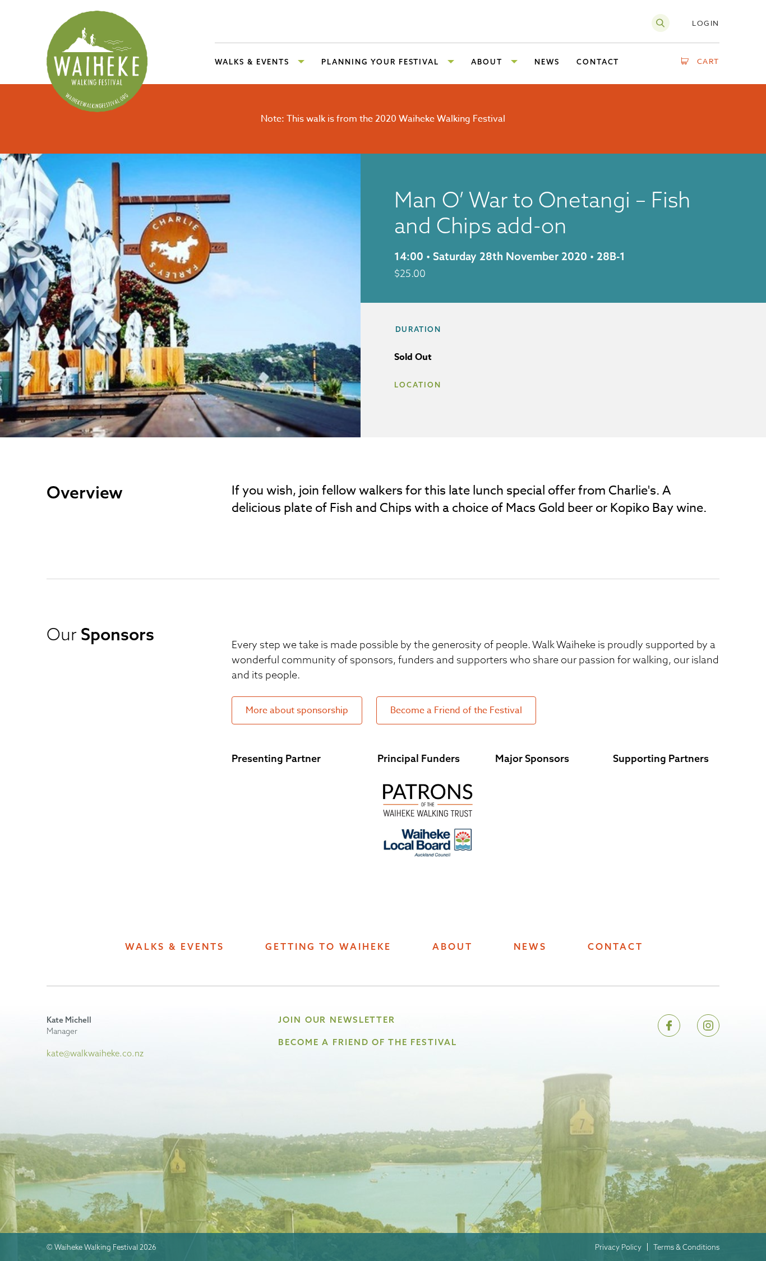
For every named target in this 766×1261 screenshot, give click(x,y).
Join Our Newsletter (336, 1019)
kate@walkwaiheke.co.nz (95, 1053)
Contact (615, 946)
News (530, 946)
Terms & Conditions (686, 1246)
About (452, 946)
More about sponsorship (297, 710)
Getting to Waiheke (328, 946)
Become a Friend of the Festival (456, 710)
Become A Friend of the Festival (367, 1042)
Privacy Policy (618, 1246)
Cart (708, 61)
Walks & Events (174, 946)
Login (705, 23)
